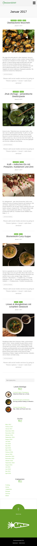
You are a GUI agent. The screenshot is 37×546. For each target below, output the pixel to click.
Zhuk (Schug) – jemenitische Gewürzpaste (18, 95)
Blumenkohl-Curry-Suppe (18, 236)
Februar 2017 (9, 426)
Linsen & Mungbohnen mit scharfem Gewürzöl (18, 305)
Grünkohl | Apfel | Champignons (21, 392)
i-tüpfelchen (13, 20)
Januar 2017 (8, 428)
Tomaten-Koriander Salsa (19, 407)
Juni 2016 (8, 443)
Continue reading (8, 74)
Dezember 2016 (9, 431)
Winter (24, 20)
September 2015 (10, 462)
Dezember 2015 (9, 456)
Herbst (7, 487)
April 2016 (8, 448)
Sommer (7, 493)
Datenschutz (22, 543)
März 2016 (8, 450)
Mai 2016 (7, 445)
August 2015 (8, 465)
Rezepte (19, 20)
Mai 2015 (7, 471)
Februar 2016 (9, 452)
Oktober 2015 (9, 460)
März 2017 (8, 424)
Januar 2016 (8, 454)
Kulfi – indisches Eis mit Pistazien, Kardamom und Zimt (18, 165)
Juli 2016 (7, 441)
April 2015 (8, 473)
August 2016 (8, 439)
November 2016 (9, 433)
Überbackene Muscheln (18, 22)
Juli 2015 (7, 467)
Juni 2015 (8, 469)
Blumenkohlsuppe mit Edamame (21, 399)
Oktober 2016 (9, 435)
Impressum (15, 543)
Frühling (7, 485)
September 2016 (10, 437)
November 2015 (9, 458)
